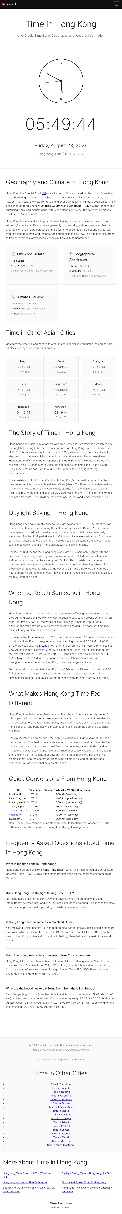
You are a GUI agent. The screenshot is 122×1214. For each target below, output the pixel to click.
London (45, 645)
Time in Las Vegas (61, 1118)
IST (44, 193)
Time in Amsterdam (61, 1133)
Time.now (79, 1059)
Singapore (15, 814)
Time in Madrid (61, 1110)
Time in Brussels (61, 1088)
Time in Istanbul (61, 1125)
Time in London (61, 1114)
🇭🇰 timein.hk (9, 4)
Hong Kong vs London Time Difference (25, 1182)
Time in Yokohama (61, 1095)
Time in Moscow (61, 1141)
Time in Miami (61, 1122)
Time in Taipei (61, 1137)
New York (40, 637)
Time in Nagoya (61, 1091)
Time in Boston (61, 1129)
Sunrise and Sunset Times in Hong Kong (84, 1182)
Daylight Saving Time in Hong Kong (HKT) (85, 1173)
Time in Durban (61, 1103)
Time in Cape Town (61, 1099)
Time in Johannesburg (61, 1107)
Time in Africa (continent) (61, 1144)
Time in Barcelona (61, 1084)
